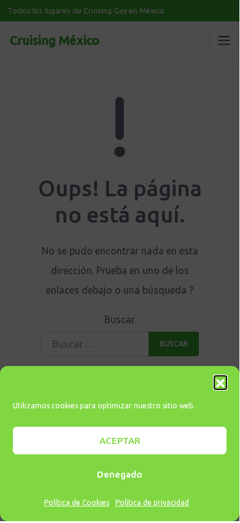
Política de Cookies (76, 502)
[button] (220, 382)
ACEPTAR (120, 440)
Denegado (119, 474)
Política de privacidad (152, 502)
